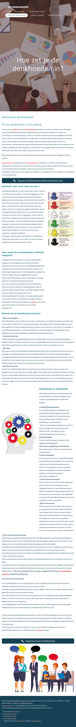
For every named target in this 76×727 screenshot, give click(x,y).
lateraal (39, 630)
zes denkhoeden (17, 7)
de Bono (16, 129)
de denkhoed (32, 163)
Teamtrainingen (15, 711)
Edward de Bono (8, 163)
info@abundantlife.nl (8, 705)
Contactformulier (36, 721)
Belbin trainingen (12, 714)
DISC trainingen (11, 716)
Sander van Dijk (19, 721)
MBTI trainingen (11, 718)
